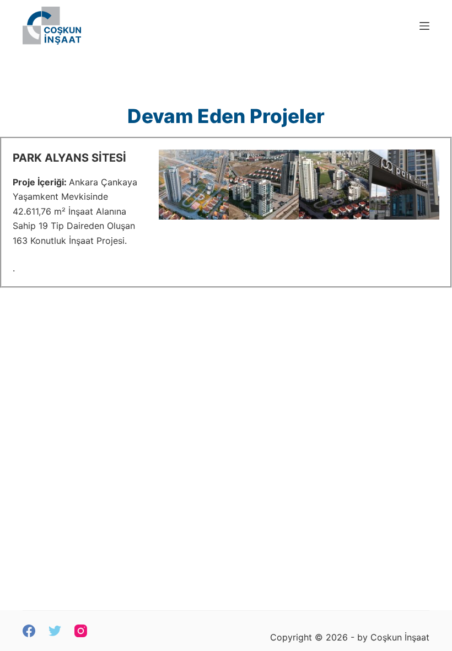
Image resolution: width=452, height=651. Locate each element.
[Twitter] (55, 631)
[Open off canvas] (424, 26)
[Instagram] (80, 631)
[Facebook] (29, 631)
